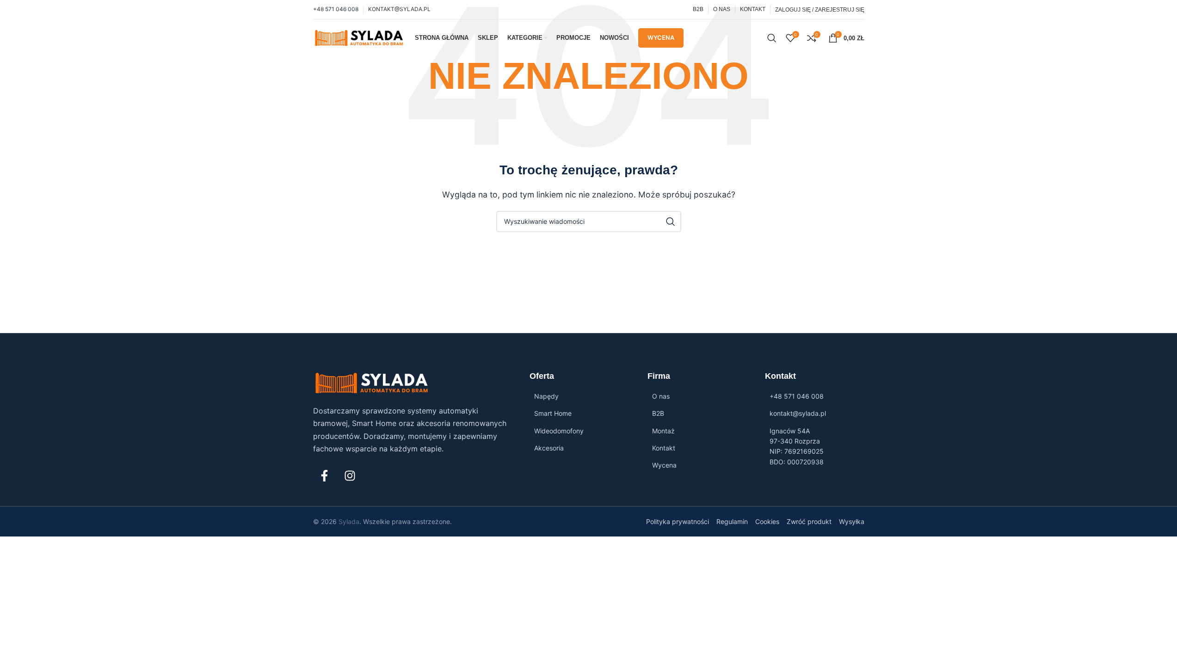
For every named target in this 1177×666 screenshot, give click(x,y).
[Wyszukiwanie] (772, 38)
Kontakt (663, 448)
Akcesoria (549, 448)
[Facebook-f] (324, 475)
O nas (661, 396)
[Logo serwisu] (359, 37)
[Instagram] (350, 475)
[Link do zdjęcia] (372, 382)
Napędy (546, 396)
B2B (658, 413)
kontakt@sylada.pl (798, 413)
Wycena (660, 37)
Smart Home (553, 413)
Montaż (663, 431)
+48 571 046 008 (797, 396)
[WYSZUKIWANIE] (670, 221)
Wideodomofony (559, 431)
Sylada (349, 521)
